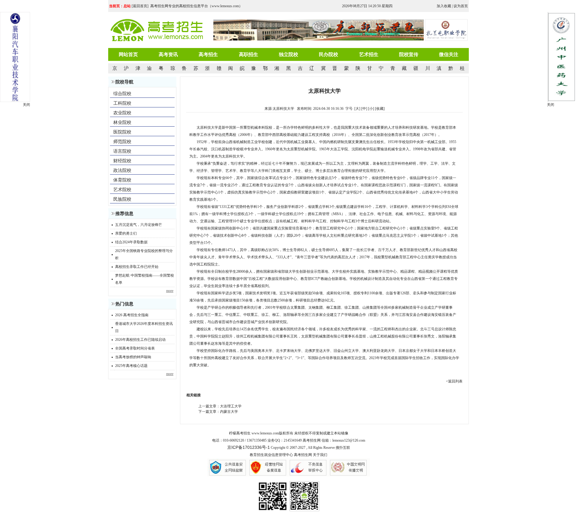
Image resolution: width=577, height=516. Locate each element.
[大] (357, 108)
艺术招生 (368, 54)
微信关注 (448, 54)
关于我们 (320, 455)
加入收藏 (444, 6)
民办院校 (328, 54)
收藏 (379, 108)
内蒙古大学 (229, 412)
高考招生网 (303, 455)
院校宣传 (408, 54)
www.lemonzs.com (265, 433)
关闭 (550, 105)
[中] (364, 108)
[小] (371, 108)
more (169, 291)
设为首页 (460, 6)
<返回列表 (454, 381)
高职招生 (248, 54)
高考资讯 (168, 54)
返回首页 (140, 6)
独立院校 (288, 54)
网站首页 (128, 54)
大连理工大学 (231, 406)
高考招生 (208, 54)
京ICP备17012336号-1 (248, 447)
